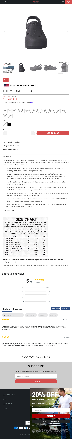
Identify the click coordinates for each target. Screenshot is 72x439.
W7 (14, 111)
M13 (63, 111)
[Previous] (4, 32)
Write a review (65, 308)
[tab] (18, 309)
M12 (58, 111)
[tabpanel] (36, 331)
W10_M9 (35, 111)
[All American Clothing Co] (36, 2)
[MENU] (1, 2)
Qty (4, 129)
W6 (10, 111)
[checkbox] (53, 315)
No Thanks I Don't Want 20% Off (51, 421)
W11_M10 (43, 111)
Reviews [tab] (7, 309)
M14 (5, 116)
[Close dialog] (70, 390)
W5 (5, 111)
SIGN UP (51, 416)
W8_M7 (20, 111)
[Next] (67, 32)
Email (33, 407)
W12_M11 (51, 111)
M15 (10, 116)
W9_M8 (28, 111)
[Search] (63, 2)
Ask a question (56, 308)
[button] (36, 288)
